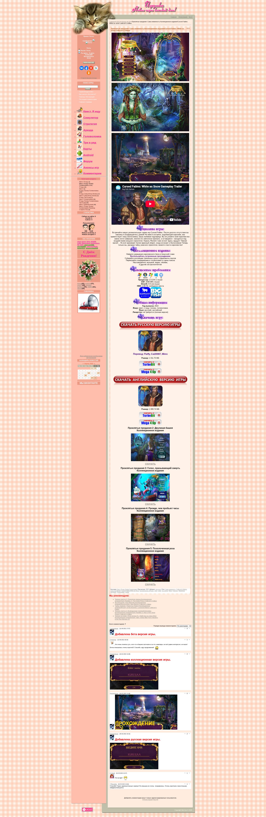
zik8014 (90, 287)
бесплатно (165, 590)
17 (98, 373)
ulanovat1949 (89, 245)
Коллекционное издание (147, 590)
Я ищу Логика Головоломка (88, 190)
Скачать (175, 590)
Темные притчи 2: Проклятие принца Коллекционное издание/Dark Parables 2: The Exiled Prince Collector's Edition (136, 600)
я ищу (159, 590)
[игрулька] (112, 634)
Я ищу (81, 187)
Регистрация (183, 17)
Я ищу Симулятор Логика (88, 194)
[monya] (112, 644)
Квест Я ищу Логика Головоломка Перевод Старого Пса (87, 207)
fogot (84, 241)
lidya (88, 241)
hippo (79, 283)
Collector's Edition (181, 589)
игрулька (158, 589)
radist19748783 (92, 246)
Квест (81, 189)
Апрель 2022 (88, 363)
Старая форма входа (89, 78)
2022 (118, 21)
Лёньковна (86, 243)
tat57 (81, 245)
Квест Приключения (86, 204)
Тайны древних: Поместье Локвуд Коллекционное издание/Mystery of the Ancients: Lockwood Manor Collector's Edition (136, 607)
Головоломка (120, 592)
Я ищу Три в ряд (85, 197)
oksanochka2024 (92, 248)
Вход (190, 17)
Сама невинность (170, 589)
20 (85, 375)
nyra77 (79, 285)
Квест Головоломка (86, 199)
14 (89, 373)
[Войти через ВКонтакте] (82, 68)
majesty (88, 283)
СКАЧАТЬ (150, 464)
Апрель (124, 21)
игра (155, 590)
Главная (174, 17)
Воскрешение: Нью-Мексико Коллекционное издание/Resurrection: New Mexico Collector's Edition (133, 603)
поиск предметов (116, 590)
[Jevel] (112, 778)
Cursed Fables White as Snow (130, 590)
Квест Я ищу (83, 182)
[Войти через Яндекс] (91, 68)
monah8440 (81, 246)
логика (127, 592)
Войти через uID (89, 62)
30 (95, 378)
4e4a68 (93, 241)
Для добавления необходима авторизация (91, 356)
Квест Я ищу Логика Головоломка (86, 184)
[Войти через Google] (96, 68)
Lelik (79, 243)
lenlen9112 (81, 248)
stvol (79, 241)
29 (92, 378)
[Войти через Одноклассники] (89, 73)
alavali (79, 288)
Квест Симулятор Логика (88, 195)
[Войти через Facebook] (86, 68)
